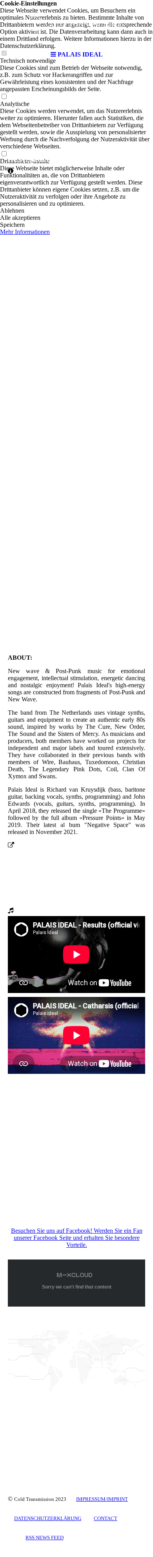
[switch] (4, 96)
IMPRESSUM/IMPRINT (102, 1499)
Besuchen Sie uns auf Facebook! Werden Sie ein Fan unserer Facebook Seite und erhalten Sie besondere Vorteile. (76, 1237)
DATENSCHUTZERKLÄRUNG (47, 1518)
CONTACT (105, 1518)
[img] (76, 23)
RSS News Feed (45, 1538)
